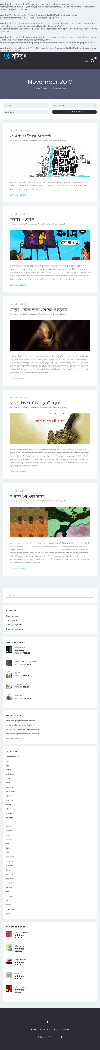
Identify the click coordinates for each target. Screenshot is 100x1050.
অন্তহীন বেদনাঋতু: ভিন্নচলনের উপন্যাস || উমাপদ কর (20, 721)
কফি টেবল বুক (9, 787)
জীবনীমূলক (8, 848)
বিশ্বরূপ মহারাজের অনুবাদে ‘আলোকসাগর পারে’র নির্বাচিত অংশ (22, 734)
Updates (63, 140)
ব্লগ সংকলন (9, 896)
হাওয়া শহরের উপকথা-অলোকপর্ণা (30, 135)
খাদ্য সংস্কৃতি (9, 818)
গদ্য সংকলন (9, 826)
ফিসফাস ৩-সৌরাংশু (22, 219)
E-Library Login (12, 620)
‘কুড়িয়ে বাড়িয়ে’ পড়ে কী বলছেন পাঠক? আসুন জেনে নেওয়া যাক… (23, 729)
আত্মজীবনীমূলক (10, 774)
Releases (56, 140)
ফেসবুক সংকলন (10, 883)
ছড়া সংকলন (9, 839)
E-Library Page (12, 616)
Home (37, 88)
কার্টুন (7, 809)
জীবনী (7, 844)
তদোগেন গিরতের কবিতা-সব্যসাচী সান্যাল (35, 402)
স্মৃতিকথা (8, 913)
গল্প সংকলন (9, 831)
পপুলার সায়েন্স (9, 874)
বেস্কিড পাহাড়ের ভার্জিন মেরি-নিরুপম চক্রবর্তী (38, 309)
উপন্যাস (8, 783)
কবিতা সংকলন (9, 796)
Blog (56, 1029)
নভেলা (7, 852)
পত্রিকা (8, 870)
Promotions (47, 140)
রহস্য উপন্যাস (10, 909)
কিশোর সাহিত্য (10, 813)
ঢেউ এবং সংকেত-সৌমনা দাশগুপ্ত (15, 738)
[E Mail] (52, 1021)
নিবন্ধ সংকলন (9, 866)
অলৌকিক (8, 770)
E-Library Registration (15, 625)
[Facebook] (47, 1021)
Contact (65, 1029)
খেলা (7, 822)
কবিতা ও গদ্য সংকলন (11, 792)
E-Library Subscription (15, 629)
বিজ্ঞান (7, 892)
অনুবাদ (7, 765)
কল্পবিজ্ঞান (8, 805)
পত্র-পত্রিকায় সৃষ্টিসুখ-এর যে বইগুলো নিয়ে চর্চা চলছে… (21, 725)
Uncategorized (12, 757)
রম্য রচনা (8, 905)
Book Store (45, 1029)
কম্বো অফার (9, 800)
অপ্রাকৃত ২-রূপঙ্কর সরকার (27, 496)
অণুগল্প (7, 761)
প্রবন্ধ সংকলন (10, 879)
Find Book (75, 112)
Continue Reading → (19, 195)
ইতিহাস (8, 778)
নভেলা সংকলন (10, 857)
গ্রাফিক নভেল (9, 835)
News (40, 140)
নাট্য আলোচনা (10, 861)
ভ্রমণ (7, 900)
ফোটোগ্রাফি (9, 887)
